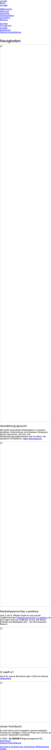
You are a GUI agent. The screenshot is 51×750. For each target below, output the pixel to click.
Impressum (5, 30)
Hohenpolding (7, 15)
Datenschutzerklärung (10, 32)
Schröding (5, 18)
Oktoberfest (5, 678)
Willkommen (6, 9)
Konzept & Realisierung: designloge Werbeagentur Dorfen (24, 748)
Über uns (4, 11)
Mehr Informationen (32, 439)
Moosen (4, 20)
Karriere (4, 23)
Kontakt (3, 5)
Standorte (4, 13)
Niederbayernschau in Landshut (31, 617)
